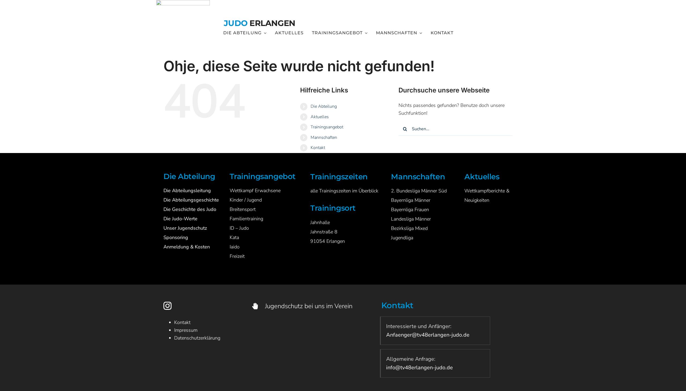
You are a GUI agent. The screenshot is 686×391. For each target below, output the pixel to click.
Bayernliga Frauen (410, 209)
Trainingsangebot (327, 127)
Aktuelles (320, 117)
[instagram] (167, 306)
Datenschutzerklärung (197, 338)
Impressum (185, 330)
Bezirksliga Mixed (409, 228)
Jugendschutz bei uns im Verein (308, 306)
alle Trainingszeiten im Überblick (344, 191)
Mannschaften (324, 137)
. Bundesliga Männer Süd (420, 191)
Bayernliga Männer (410, 200)
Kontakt (318, 148)
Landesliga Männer (411, 219)
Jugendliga (402, 237)
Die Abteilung (324, 106)
